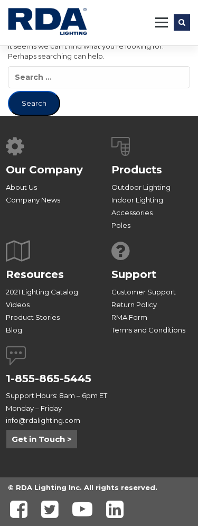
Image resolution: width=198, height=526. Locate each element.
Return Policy (134, 304)
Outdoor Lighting (141, 187)
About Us (21, 187)
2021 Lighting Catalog (42, 292)
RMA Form (129, 317)
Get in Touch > (42, 439)
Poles (120, 225)
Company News (33, 200)
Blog (14, 330)
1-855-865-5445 (48, 378)
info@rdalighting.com (43, 420)
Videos (18, 304)
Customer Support (143, 292)
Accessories (132, 212)
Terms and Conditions (148, 330)
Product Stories (33, 317)
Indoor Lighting (137, 200)
